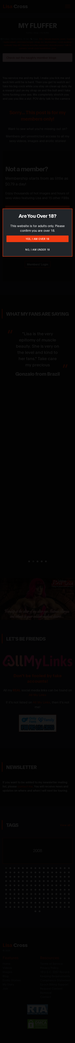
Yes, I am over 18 (37, 238)
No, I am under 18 (37, 249)
